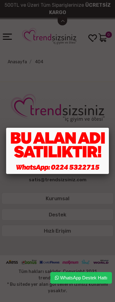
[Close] (108, 127)
